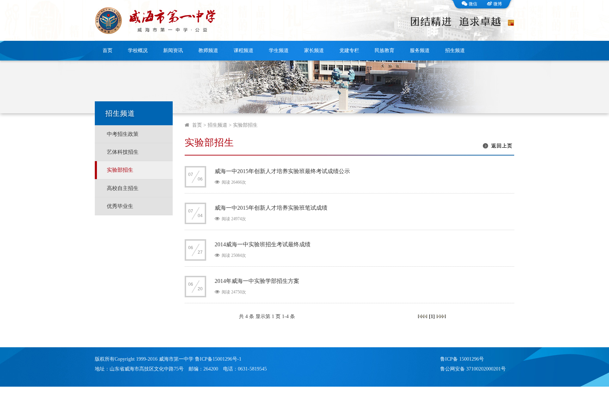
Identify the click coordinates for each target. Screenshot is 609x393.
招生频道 (455, 50)
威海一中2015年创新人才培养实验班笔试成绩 (271, 208)
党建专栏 (349, 50)
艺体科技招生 (123, 152)
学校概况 (138, 50)
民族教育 (384, 50)
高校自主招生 (123, 188)
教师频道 (208, 50)
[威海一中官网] (157, 20)
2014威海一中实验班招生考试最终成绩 (262, 244)
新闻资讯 (173, 50)
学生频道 (279, 50)
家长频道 (314, 50)
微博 (497, 3)
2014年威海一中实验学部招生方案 (257, 281)
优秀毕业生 (120, 206)
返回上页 (501, 145)
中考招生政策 (123, 134)
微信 (473, 3)
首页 (107, 50)
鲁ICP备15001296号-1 (218, 359)
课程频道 (243, 50)
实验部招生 (120, 170)
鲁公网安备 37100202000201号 (473, 369)
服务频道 (420, 50)
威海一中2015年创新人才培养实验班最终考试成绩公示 (282, 171)
